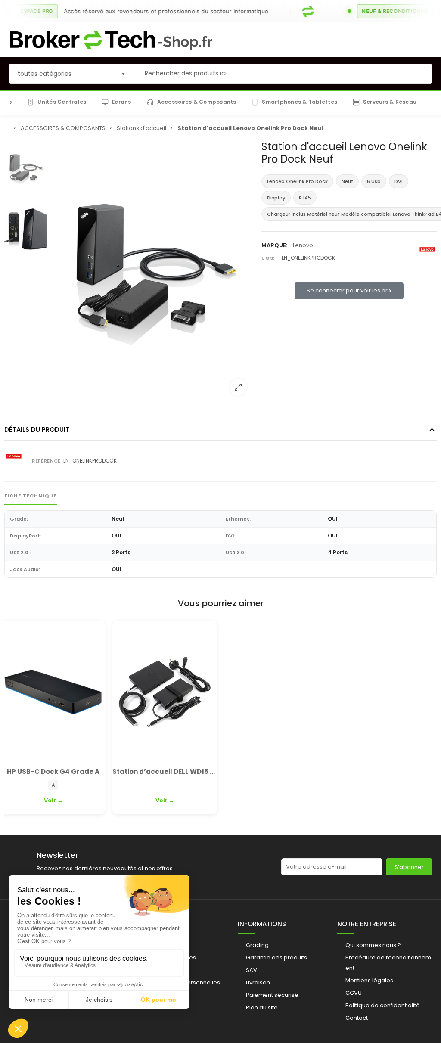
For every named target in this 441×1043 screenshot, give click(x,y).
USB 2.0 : (20, 552)
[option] (152, 271)
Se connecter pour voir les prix (349, 290)
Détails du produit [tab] (36, 429)
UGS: (268, 258)
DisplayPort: (25, 535)
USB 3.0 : (236, 552)
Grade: (19, 518)
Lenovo (303, 245)
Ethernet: (238, 518)
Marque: (274, 245)
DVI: (230, 535)
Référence (46, 460)
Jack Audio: (25, 569)
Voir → (53, 800)
